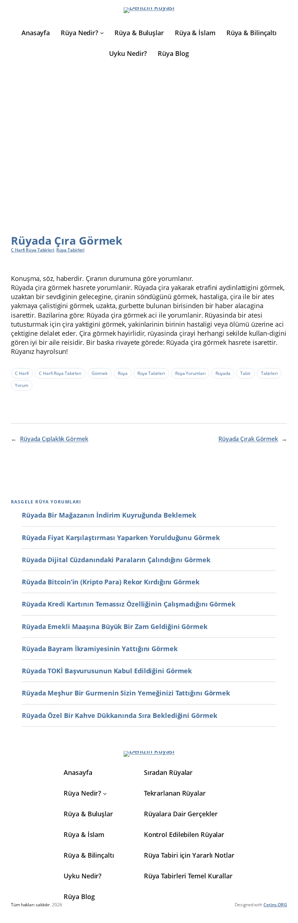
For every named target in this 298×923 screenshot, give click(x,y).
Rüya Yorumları (190, 373)
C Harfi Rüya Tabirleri (60, 373)
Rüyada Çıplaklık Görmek (54, 439)
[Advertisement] (149, 142)
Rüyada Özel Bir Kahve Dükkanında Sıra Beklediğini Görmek (119, 715)
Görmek (100, 373)
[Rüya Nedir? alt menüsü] (102, 33)
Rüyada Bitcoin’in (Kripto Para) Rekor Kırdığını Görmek (111, 581)
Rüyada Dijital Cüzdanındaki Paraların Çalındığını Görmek (116, 559)
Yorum (21, 385)
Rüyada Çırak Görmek (248, 439)
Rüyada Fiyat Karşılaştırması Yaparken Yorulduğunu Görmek (121, 537)
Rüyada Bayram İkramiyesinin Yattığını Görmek (100, 648)
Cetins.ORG (275, 905)
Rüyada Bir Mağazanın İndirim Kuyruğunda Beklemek (109, 515)
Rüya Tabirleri (70, 250)
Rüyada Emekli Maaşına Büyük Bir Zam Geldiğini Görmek (115, 626)
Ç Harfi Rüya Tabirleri (32, 250)
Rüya (123, 373)
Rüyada (223, 373)
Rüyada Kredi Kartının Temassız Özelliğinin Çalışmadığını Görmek (128, 604)
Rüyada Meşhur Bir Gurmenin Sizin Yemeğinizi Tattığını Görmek (126, 693)
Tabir (245, 373)
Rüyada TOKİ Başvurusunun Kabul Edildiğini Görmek (107, 670)
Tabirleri (269, 373)
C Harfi (22, 373)
